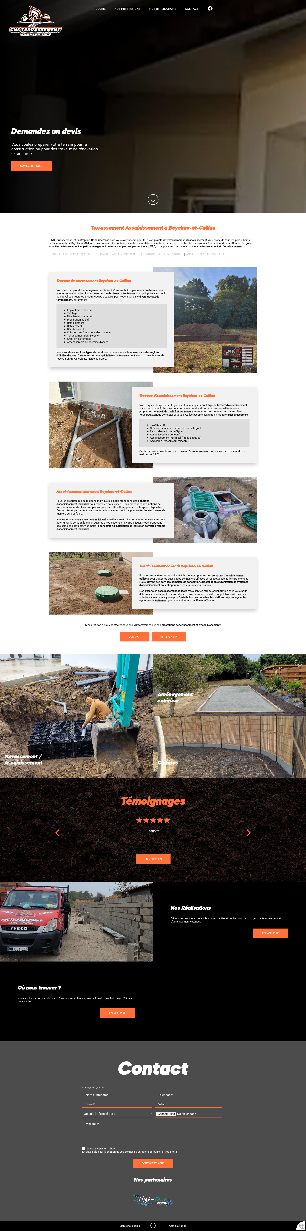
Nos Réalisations (162, 8)
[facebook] (210, 8)
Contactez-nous (153, 1163)
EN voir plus (270, 933)
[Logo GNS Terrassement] (35, 21)
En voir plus (153, 859)
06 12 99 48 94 (168, 636)
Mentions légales (130, 1225)
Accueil (100, 8)
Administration (177, 1225)
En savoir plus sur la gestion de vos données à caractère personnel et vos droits (129, 1151)
